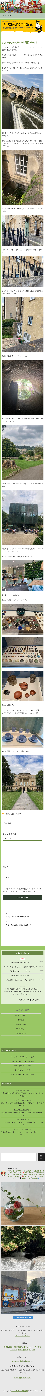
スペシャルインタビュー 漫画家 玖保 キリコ (20, 967)
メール (6, 878)
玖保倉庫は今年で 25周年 (20, 975)
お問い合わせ (23, 1350)
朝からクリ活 (21, 1024)
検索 (41, 1157)
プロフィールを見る (22, 1336)
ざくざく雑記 (7, 823)
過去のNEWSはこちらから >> (30, 1000)
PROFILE (13, 1350)
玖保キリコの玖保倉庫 (22, 6)
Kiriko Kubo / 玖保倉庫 (19, 1391)
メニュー (8, 15)
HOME (5, 1347)
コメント (7, 838)
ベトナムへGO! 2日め (19, 1061)
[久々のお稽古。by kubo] (23, 1203)
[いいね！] (3, 814)
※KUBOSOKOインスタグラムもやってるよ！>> (22, 989)
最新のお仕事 (19, 1066)
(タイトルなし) (20, 1015)
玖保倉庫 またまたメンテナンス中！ (20, 980)
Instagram (29, 1361)
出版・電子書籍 (15, 1347)
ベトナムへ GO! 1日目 (19, 1057)
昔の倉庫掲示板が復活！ (20, 962)
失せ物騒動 (19, 1070)
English (32, 1350)
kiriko (14, 21)
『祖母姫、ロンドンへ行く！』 (20, 971)
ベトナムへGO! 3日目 (19, 1074)
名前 (5, 867)
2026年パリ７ (21, 1029)
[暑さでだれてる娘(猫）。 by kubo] (23, 1248)
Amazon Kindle (18, 1361)
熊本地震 (21, 1020)
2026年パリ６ (21, 1033)
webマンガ (26, 1347)
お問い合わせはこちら (22, 1378)
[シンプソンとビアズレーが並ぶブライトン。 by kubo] (23, 1292)
